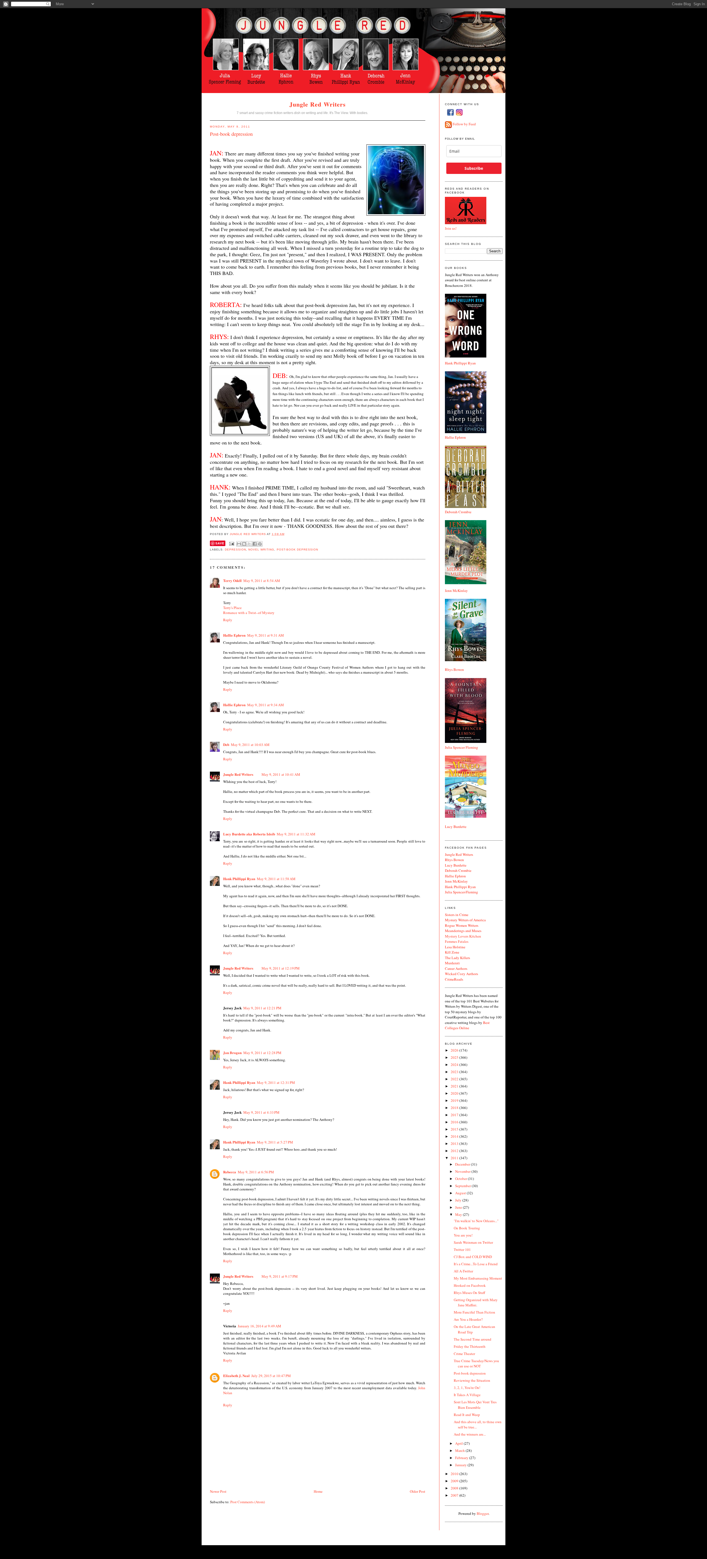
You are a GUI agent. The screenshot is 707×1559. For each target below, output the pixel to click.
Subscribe (474, 168)
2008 (455, 1488)
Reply (227, 619)
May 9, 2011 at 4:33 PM (261, 1112)
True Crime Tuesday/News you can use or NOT (476, 1363)
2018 (455, 1107)
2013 (455, 1143)
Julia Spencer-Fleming (461, 892)
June (459, 1207)
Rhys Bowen (454, 669)
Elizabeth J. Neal (236, 1375)
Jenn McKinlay (456, 590)
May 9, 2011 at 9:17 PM (280, 1276)
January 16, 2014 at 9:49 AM (259, 1326)
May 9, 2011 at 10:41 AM (281, 774)
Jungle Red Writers (317, 104)
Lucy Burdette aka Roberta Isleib (249, 834)
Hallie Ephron (234, 635)
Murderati (452, 962)
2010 (455, 1473)
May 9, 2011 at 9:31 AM (265, 635)
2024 (455, 1064)
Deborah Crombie (458, 511)
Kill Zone (452, 952)
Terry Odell (232, 580)
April (459, 1443)
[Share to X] (249, 544)
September (463, 1185)
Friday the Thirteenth (470, 1346)
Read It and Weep (467, 1414)
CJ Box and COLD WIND (473, 1256)
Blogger (483, 1513)
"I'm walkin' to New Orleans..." (476, 1220)
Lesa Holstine (455, 946)
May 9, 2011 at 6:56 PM (256, 1171)
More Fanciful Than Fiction (474, 1312)
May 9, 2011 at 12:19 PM (281, 968)
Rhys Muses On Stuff (469, 1292)
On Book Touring (467, 1228)
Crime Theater (464, 1353)
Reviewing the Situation (472, 1380)
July (458, 1200)
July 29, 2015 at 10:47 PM (271, 1375)
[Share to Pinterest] (260, 544)
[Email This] (239, 544)
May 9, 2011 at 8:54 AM (261, 580)
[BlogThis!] (244, 544)
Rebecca (229, 1171)
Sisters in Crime (456, 914)
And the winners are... (470, 1434)
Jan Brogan (232, 1052)
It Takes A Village (467, 1394)
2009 (455, 1480)
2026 (455, 1050)
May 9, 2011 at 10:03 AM (250, 744)
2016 (455, 1121)
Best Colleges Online (467, 1025)
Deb (226, 744)
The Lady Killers (457, 957)
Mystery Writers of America (465, 919)
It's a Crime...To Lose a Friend (476, 1263)
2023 (455, 1071)
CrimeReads (454, 979)
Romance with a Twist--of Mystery (249, 612)
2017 (455, 1114)
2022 (455, 1078)
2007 (455, 1495)
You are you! (463, 1235)
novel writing (261, 549)
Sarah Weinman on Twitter (473, 1242)
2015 (455, 1129)
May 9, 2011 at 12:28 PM (262, 1052)
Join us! (451, 228)
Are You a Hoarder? (468, 1319)
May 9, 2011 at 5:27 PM (275, 1142)
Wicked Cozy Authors (461, 973)
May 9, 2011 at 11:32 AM (296, 834)
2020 (455, 1093)
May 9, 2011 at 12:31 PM (276, 1082)
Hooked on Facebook (470, 1285)
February (462, 1457)
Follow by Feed (464, 123)
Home (318, 1491)
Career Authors (456, 968)
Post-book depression (470, 1373)
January (461, 1464)
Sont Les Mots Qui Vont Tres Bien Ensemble (475, 1404)
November (463, 1171)
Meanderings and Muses (463, 930)
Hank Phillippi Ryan (239, 878)
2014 (455, 1136)
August (461, 1192)
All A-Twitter (463, 1271)
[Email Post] (231, 543)
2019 (455, 1100)
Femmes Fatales (456, 941)
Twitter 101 (462, 1249)
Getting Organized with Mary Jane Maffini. (476, 1302)
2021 (455, 1086)
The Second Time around (472, 1339)
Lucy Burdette (455, 826)
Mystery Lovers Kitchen (463, 936)
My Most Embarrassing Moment (478, 1278)
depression (235, 549)
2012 (455, 1150)
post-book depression (297, 549)
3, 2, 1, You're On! (467, 1387)
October (461, 1178)
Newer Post (218, 1491)
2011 (455, 1157)
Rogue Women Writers (461, 925)
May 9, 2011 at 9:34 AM (265, 704)
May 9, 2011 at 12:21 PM (262, 1007)
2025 (455, 1057)
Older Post (417, 1491)
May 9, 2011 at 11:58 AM (276, 878)
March (460, 1450)
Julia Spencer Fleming (461, 747)
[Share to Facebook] (254, 544)
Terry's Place (232, 607)
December (463, 1164)
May (459, 1214)
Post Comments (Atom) (247, 1501)
